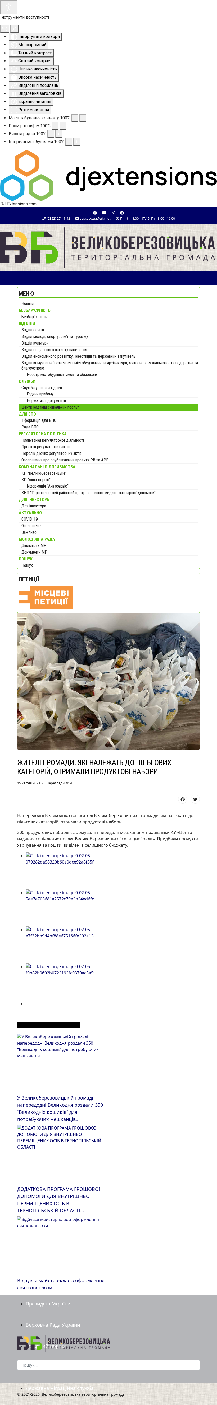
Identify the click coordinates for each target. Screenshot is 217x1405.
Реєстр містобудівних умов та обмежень (62, 374)
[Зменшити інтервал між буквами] (68, 142)
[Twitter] (195, 799)
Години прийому (40, 394)
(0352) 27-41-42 (58, 218)
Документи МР (34, 552)
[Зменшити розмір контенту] (74, 118)
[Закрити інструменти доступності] (14, 29)
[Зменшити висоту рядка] (50, 134)
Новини (27, 303)
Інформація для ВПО (38, 420)
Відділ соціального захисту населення (54, 349)
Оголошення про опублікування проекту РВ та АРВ (64, 460)
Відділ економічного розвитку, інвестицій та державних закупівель (78, 356)
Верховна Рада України (53, 1325)
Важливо (29, 532)
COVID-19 (29, 519)
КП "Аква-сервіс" (36, 479)
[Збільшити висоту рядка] (58, 134)
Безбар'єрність (34, 316)
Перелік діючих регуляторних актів (51, 453)
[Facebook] (95, 212)
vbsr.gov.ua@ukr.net (95, 218)
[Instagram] (113, 212)
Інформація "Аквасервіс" (48, 486)
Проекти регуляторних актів (45, 446)
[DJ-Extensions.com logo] (108, 174)
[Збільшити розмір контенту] (82, 118)
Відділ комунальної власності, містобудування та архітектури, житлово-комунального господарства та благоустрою (109, 365)
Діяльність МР (33, 545)
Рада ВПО (30, 427)
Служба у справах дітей (41, 387)
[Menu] (196, 278)
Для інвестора (33, 505)
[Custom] (122, 212)
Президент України (48, 1303)
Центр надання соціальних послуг (50, 407)
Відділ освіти (32, 329)
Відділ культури (34, 343)
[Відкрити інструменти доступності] (8, 7)
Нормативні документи (46, 400)
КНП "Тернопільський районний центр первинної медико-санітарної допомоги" (88, 492)
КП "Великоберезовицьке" (44, 473)
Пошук (27, 565)
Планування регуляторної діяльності (52, 440)
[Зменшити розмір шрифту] (55, 126)
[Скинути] (4, 29)
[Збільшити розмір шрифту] (63, 126)
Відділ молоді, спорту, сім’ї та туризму (54, 336)
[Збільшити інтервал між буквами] (76, 142)
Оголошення (31, 525)
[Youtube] (104, 212)
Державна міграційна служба (60, 1388)
